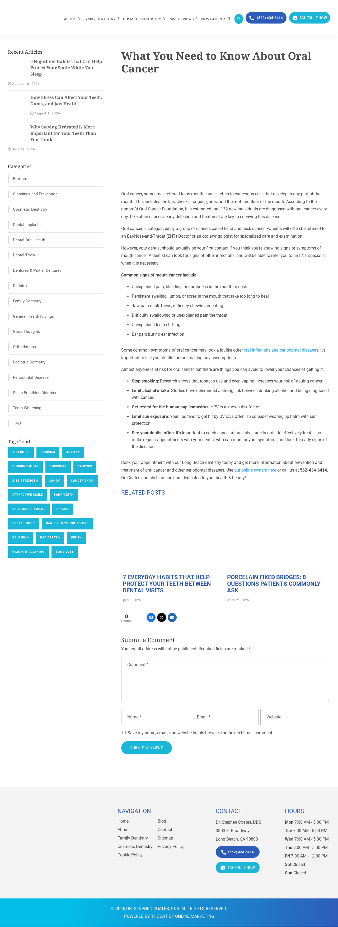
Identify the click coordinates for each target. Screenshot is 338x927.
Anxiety (73, 452)
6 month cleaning (28, 552)
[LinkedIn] (172, 617)
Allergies (21, 452)
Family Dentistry (99, 19)
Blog (162, 821)
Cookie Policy (130, 854)
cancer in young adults (67, 523)
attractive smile (27, 494)
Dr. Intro (20, 285)
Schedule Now (313, 18)
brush (76, 537)
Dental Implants (27, 224)
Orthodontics (24, 346)
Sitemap (165, 838)
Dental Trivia (24, 255)
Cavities (85, 466)
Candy (54, 480)
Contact (165, 829)
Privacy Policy (171, 846)
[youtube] (66, 853)
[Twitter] (161, 617)
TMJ (17, 423)
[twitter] (42, 853)
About (70, 19)
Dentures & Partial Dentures (37, 270)
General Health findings (33, 316)
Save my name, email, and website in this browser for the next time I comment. (200, 732)
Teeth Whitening (27, 407)
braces (63, 509)
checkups (58, 466)
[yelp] (54, 853)
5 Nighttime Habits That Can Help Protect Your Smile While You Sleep (66, 67)
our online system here (255, 470)
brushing (20, 537)
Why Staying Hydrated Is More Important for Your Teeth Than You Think (63, 133)
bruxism (48, 452)
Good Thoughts (26, 331)
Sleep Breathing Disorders (36, 392)
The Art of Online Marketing (182, 916)
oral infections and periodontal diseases (281, 350)
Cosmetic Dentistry (142, 19)
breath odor (23, 523)
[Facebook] (151, 617)
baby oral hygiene (28, 509)
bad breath (50, 537)
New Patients (213, 19)
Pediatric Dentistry (29, 362)
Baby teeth (64, 494)
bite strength (25, 480)
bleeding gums (25, 466)
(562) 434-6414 (269, 18)
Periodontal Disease (31, 377)
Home (123, 821)
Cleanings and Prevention (35, 194)
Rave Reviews (181, 19)
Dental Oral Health (29, 240)
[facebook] (31, 853)
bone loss (65, 552)
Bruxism (20, 178)
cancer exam (82, 480)
